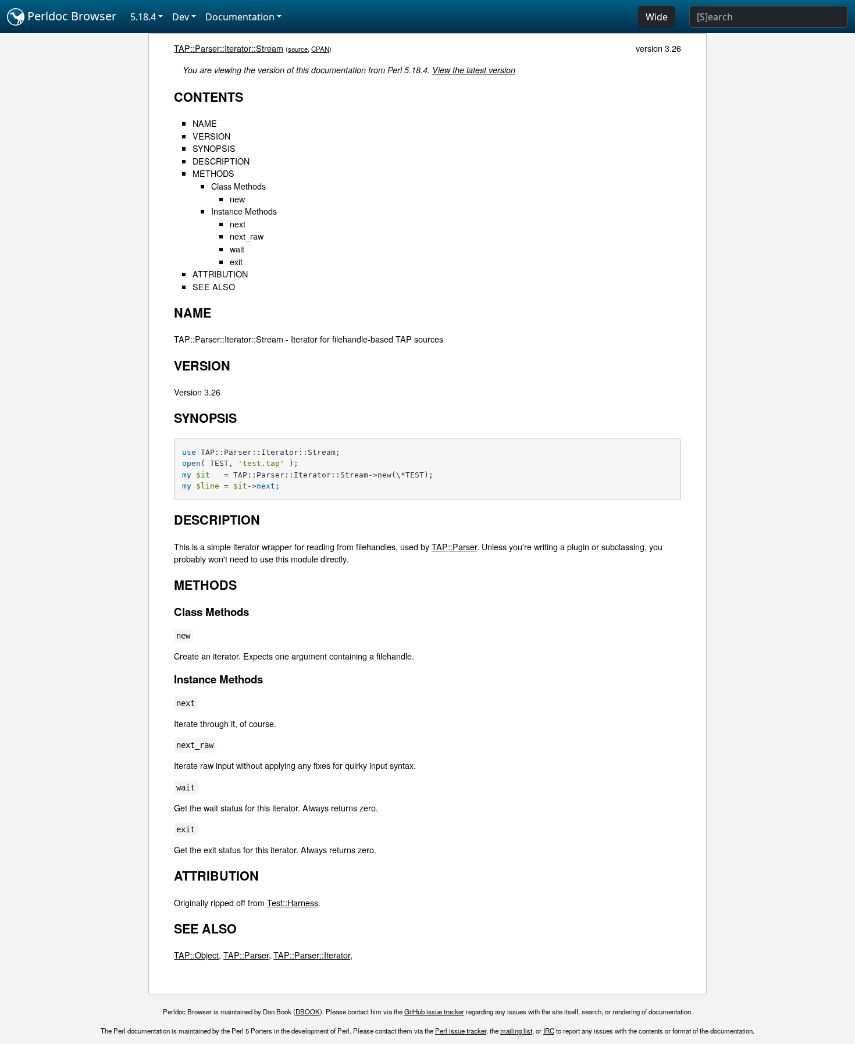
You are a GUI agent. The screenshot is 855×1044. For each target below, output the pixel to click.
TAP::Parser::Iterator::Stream (228, 48)
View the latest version (473, 70)
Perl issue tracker (460, 1030)
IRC (548, 1030)
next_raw (246, 236)
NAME (205, 123)
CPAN (320, 49)
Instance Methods (244, 211)
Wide (657, 16)
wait (237, 249)
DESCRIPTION (221, 161)
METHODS (213, 173)
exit (236, 261)
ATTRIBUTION (220, 274)
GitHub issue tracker (434, 1011)
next (237, 224)
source (298, 49)
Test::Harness (292, 902)
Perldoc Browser (70, 16)
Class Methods (238, 186)
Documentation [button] (240, 16)
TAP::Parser (454, 546)
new (237, 199)
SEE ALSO (214, 286)
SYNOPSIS (214, 148)
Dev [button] (180, 16)
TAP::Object (196, 955)
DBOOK (307, 1011)
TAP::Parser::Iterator (311, 955)
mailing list (516, 1030)
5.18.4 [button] (143, 16)
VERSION (211, 136)
